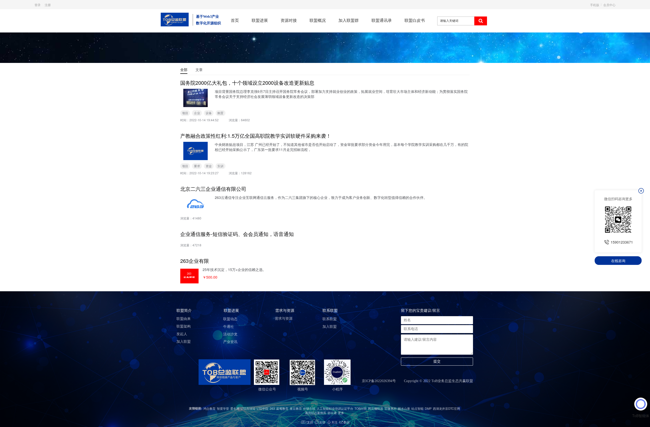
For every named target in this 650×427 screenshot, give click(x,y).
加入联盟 (183, 342)
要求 (197, 166)
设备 (209, 113)
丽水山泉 (404, 408)
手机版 (594, 5)
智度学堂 (223, 408)
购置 (220, 113)
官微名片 (390, 408)
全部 (183, 69)
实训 (220, 166)
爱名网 (234, 408)
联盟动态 (230, 319)
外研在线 (309, 408)
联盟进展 (260, 20)
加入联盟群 (348, 20)
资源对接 (289, 20)
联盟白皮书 (414, 20)
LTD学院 (262, 408)
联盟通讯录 (381, 20)
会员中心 (609, 5)
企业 (197, 113)
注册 (48, 5)
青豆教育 (296, 408)
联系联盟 (329, 319)
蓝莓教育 (282, 408)
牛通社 (228, 327)
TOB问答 (360, 408)
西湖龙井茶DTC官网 (446, 408)
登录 (38, 5)
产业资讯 (230, 342)
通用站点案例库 (315, 413)
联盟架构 (183, 326)
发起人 (181, 334)
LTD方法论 (248, 408)
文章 (199, 69)
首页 (235, 20)
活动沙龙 (230, 334)
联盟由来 (183, 319)
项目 (185, 113)
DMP (428, 408)
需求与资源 (283, 318)
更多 (341, 413)
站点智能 (417, 408)
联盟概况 (318, 20)
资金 (209, 166)
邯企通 (332, 413)
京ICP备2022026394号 (379, 381)
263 (272, 408)
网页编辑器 (375, 408)
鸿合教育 (209, 408)
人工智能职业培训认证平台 (335, 408)
